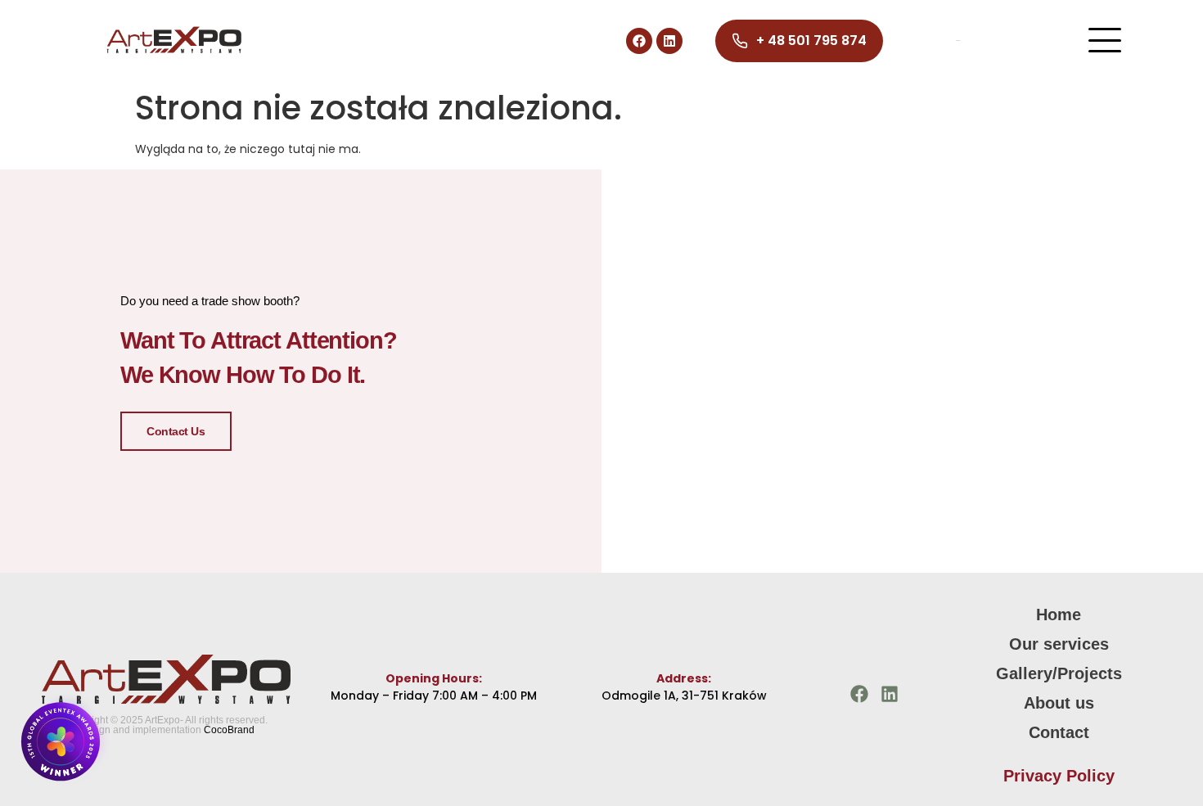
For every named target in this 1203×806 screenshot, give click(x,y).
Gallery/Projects (1059, 673)
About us (1059, 703)
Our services (1059, 644)
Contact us (175, 431)
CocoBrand (229, 730)
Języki (958, 40)
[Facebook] (639, 41)
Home (1058, 615)
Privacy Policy (1059, 776)
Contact (1059, 732)
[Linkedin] (669, 41)
